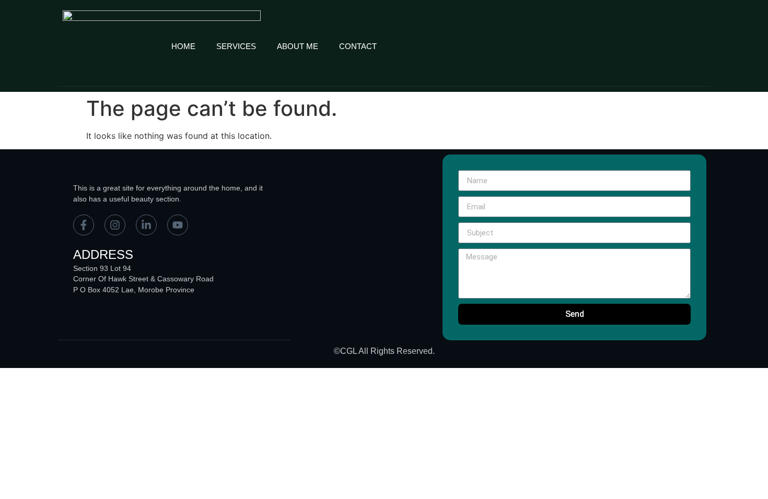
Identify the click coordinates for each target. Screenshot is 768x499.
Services (236, 46)
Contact (358, 46)
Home (183, 46)
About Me (297, 46)
